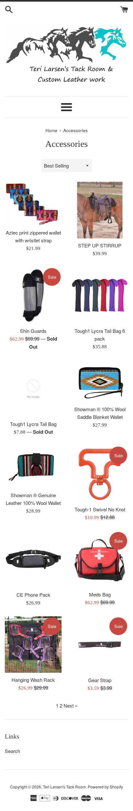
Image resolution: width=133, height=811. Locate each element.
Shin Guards (33, 330)
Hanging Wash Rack (33, 679)
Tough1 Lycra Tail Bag (33, 423)
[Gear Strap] (99, 644)
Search (12, 751)
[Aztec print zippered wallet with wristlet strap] (33, 204)
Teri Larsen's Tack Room (64, 786)
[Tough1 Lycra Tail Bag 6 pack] (99, 295)
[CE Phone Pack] (33, 559)
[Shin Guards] (33, 295)
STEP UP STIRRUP (99, 245)
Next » (70, 705)
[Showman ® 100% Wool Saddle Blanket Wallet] (99, 381)
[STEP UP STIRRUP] (99, 210)
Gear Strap (99, 680)
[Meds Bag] (99, 559)
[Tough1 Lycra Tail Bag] (33, 388)
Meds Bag (100, 594)
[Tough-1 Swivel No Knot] (99, 474)
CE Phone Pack (33, 594)
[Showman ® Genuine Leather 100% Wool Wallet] (33, 467)
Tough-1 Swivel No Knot (100, 509)
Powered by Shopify (105, 786)
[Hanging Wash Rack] (33, 644)
